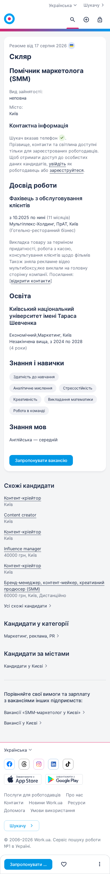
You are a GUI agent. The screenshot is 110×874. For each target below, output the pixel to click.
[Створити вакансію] (86, 20)
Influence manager (22, 548)
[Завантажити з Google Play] (64, 779)
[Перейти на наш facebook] (9, 764)
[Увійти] (100, 20)
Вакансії (20, 723)
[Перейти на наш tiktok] (68, 764)
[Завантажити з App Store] (22, 779)
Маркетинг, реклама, (29, 636)
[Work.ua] (9, 18)
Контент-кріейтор (22, 498)
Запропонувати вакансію (31, 864)
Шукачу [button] (18, 825)
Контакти (13, 802)
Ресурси (76, 802)
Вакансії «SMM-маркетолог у (42, 712)
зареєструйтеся (67, 170)
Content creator (20, 515)
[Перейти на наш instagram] (38, 764)
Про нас (74, 794)
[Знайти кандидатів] (72, 20)
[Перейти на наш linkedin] (53, 764)
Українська (15, 750)
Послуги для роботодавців (32, 794)
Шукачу (92, 5)
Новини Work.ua (45, 802)
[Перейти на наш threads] (24, 764)
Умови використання (52, 810)
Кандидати (23, 666)
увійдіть (57, 163)
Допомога (14, 810)
